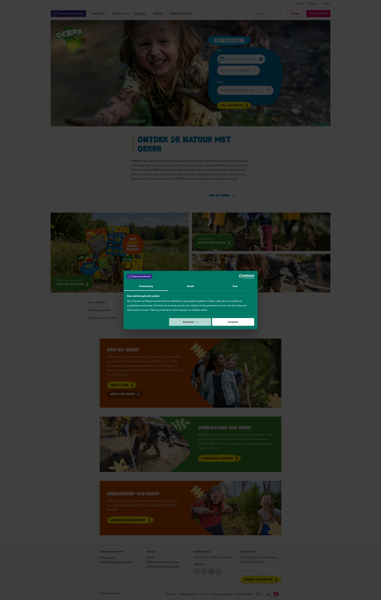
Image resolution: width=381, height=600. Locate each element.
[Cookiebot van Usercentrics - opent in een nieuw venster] (241, 276)
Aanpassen (188, 322)
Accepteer (233, 322)
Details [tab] (190, 286)
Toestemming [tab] (146, 286)
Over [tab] (235, 286)
